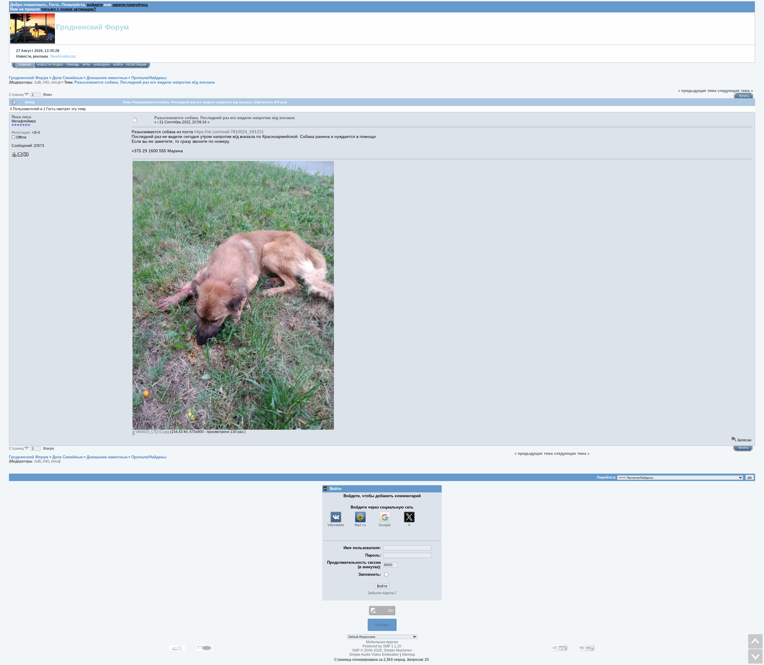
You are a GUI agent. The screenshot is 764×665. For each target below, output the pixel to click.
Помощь (73, 64)
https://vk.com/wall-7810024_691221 (229, 131)
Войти (118, 64)
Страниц (17, 94)
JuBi (37, 82)
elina (55, 82)
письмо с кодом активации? (68, 9)
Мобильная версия (382, 642)
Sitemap (408, 654)
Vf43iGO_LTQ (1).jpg (152, 432)
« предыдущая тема (697, 90)
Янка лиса (21, 117)
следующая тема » (735, 90)
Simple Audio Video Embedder (374, 654)
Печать (744, 96)
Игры (86, 64)
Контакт (382, 625)
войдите (95, 4)
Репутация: (21, 132)
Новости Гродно (50, 64)
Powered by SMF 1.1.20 (382, 646)
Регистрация (136, 64)
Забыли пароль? (382, 593)
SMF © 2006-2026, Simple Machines (382, 650)
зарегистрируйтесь (130, 4)
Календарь (102, 64)
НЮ (46, 82)
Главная (25, 64)
